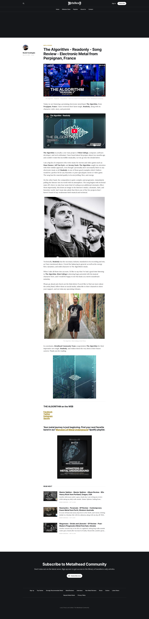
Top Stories (40, 590)
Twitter (46, 414)
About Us (83, 9)
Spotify (46, 418)
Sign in (114, 3)
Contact (91, 9)
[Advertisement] (74, 25)
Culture (107, 590)
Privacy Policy (82, 595)
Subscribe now (76, 576)
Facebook (47, 412)
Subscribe (122, 3)
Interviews (80, 590)
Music (101, 590)
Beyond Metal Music (69, 595)
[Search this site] (23, 3)
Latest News (115, 590)
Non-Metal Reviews (90, 590)
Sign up (32, 590)
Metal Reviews (47, 45)
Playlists (75, 9)
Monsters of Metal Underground (72, 429)
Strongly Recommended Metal (54, 590)
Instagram (48, 416)
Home (57, 9)
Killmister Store (66, 9)
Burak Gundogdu (29, 53)
